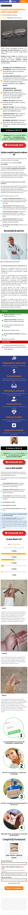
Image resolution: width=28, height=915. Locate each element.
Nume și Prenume (6, 861)
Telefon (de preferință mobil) (13, 869)
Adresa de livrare (6, 877)
